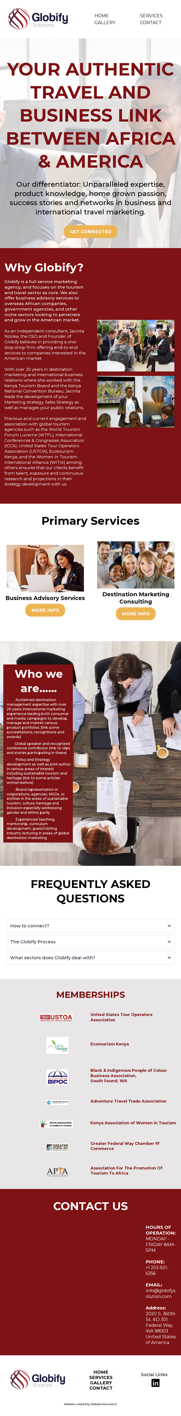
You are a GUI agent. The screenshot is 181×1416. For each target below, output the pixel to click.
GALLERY (104, 22)
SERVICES (151, 15)
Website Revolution (104, 1404)
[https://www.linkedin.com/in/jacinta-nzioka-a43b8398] (154, 1382)
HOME (101, 15)
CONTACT (151, 22)
